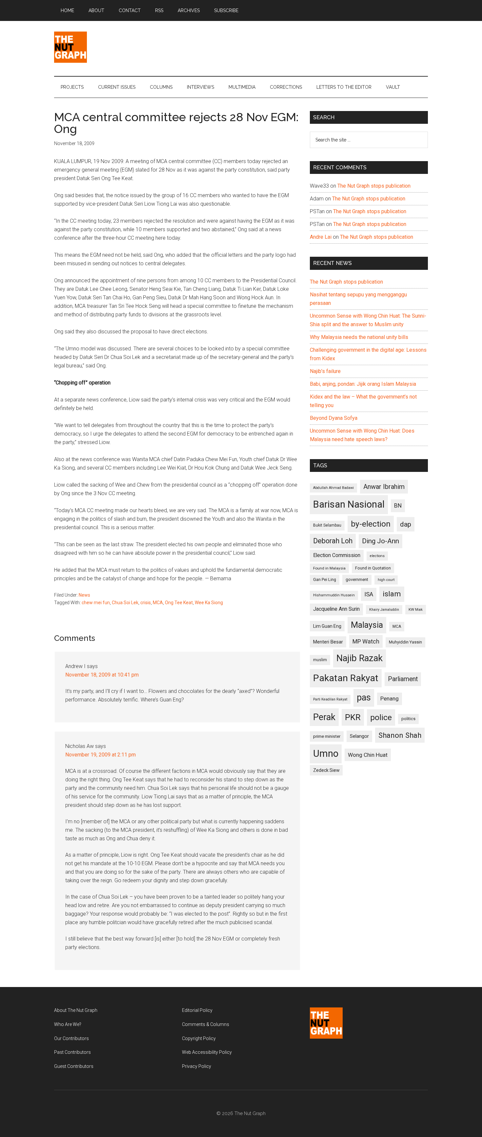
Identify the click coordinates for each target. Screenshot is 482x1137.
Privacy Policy (196, 1066)
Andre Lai (320, 237)
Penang (389, 698)
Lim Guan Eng (327, 626)
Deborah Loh (332, 541)
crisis (145, 602)
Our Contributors (71, 1038)
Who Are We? (67, 1024)
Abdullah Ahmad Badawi (333, 488)
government (357, 579)
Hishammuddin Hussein (334, 595)
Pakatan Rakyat (345, 678)
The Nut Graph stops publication (374, 186)
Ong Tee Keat (179, 602)
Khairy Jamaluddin (384, 609)
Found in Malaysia (329, 568)
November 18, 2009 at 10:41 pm (102, 675)
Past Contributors (72, 1052)
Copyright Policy (199, 1038)
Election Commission (336, 555)
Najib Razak (359, 658)
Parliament (403, 679)
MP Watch (365, 641)
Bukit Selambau (327, 525)
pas (364, 697)
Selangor (359, 736)
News (84, 595)
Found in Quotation (373, 568)
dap (405, 524)
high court (386, 580)
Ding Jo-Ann (380, 541)
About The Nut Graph (75, 1010)
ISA (368, 594)
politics (408, 718)
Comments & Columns (205, 1024)
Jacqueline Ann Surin (336, 609)
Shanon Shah (399, 735)
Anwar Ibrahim (384, 487)
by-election (371, 524)
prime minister (326, 736)
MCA (158, 602)
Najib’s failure (325, 371)
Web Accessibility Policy (207, 1052)
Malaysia (367, 625)
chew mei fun (96, 602)
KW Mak (416, 609)
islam (392, 593)
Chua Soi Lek (125, 602)
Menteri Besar (328, 642)
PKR (353, 717)
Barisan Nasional (349, 504)
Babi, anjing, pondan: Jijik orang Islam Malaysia (363, 384)
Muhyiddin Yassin (405, 642)
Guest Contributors (73, 1066)
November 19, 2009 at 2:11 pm (100, 755)
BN (398, 505)
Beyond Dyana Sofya (333, 418)
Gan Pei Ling (324, 579)
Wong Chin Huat (368, 755)
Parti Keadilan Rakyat (330, 699)
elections (377, 556)
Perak (324, 717)
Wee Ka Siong (209, 602)
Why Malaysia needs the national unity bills (359, 337)
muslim (320, 659)
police (381, 717)
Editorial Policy (197, 1010)
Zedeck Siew (326, 770)
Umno (325, 753)
